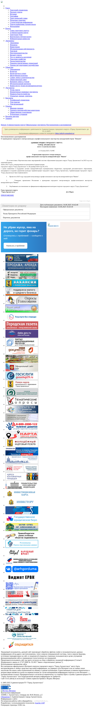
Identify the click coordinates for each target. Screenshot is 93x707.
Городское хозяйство (18, 59)
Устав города (15, 90)
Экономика (9, 41)
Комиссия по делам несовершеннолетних (26, 86)
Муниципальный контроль (20, 84)
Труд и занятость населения (20, 57)
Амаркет (8, 118)
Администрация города (19, 33)
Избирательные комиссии (20, 39)
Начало (3, 125)
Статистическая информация (21, 22)
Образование (15, 69)
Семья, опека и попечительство (22, 77)
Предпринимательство (19, 53)
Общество (9, 67)
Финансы (13, 45)
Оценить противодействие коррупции (25, 110)
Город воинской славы (18, 18)
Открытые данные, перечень (21, 96)
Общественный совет (18, 80)
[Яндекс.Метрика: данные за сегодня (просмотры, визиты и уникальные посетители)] (8, 691)
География (14, 16)
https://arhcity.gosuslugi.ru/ (64, 133)
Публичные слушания (18, 114)
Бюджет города (16, 55)
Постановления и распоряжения (58, 125)
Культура (13, 71)
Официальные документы (36, 125)
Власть (8, 28)
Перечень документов (11, 218)
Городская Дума (16, 35)
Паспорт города (16, 12)
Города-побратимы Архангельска (23, 24)
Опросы (8, 106)
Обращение (5, 697)
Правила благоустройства (20, 94)
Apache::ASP (40, 703)
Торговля (13, 51)
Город (7, 8)
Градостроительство (18, 61)
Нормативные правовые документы (24, 92)
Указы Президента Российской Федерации (19, 214)
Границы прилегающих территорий (24, 63)
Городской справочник (19, 10)
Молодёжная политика (19, 75)
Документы (9, 88)
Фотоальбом (15, 26)
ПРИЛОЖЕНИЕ (7, 195)
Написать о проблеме (15, 246)
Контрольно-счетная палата (20, 37)
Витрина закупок (12, 116)
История (13, 14)
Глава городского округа (19, 30)
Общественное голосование (21, 112)
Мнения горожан (16, 108)
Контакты (9, 98)
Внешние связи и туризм (19, 82)
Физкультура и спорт (18, 73)
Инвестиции (15, 47)
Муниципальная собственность (22, 49)
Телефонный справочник (19, 100)
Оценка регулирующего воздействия (24, 65)
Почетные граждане (18, 20)
